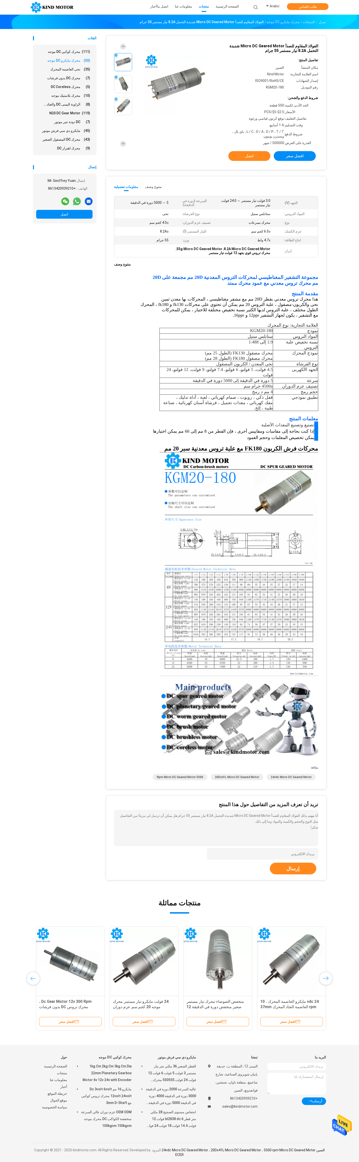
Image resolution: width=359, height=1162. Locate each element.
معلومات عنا (58, 1080)
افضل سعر (295, 156)
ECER (179, 1155)
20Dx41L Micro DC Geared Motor (237, 777)
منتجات (62, 1073)
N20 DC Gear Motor (69, 113)
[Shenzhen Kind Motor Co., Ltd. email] (89, 201)
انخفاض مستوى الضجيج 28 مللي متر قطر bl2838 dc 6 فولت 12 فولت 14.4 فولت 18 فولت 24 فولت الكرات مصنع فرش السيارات (171, 1119)
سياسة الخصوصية (54, 1107)
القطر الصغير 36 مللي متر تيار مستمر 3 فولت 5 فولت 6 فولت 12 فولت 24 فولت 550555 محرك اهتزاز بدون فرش (172, 1073)
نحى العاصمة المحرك (70, 69)
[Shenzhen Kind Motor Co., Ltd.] (52, 7)
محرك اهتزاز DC (73, 148)
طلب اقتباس (308, 7)
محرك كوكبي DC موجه (69, 52)
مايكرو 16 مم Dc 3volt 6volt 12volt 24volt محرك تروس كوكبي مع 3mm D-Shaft (106, 1096)
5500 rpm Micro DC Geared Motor (180, 777)
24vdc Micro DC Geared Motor (291, 777)
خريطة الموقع (57, 1093)
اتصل (64, 214)
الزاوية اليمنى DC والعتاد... (67, 104)
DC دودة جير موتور (72, 122)
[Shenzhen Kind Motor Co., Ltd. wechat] (65, 201)
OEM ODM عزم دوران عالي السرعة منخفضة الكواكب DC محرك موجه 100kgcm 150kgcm (106, 1119)
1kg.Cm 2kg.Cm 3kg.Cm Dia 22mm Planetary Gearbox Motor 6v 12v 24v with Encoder (107, 1073)
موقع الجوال (58, 1100)
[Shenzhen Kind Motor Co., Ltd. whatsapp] (77, 201)
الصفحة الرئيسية (55, 1066)
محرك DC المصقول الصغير (66, 139)
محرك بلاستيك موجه (70, 96)
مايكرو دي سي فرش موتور (66, 131)
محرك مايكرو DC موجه (68, 60)
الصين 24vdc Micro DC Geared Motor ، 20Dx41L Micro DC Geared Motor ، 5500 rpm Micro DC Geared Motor (243, 1150)
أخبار (63, 1087)
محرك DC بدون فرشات (68, 78)
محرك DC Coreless (70, 87)
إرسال (293, 868)
